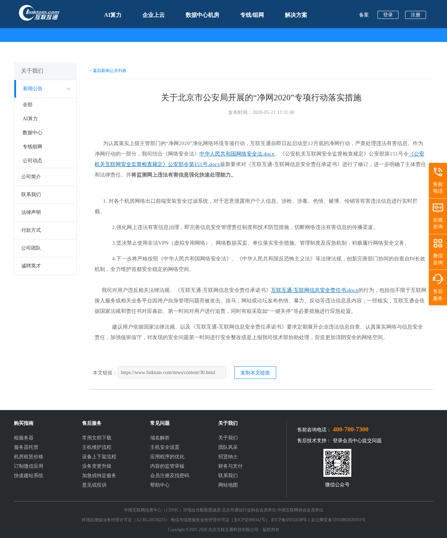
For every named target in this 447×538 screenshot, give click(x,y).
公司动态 (32, 160)
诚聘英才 (31, 265)
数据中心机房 (202, 15)
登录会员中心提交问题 (357, 440)
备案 (364, 14)
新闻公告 (33, 88)
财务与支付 (230, 466)
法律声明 (31, 212)
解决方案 (296, 15)
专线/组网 (252, 15)
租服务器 (24, 437)
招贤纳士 (228, 456)
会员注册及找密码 (169, 475)
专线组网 (32, 146)
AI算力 (113, 15)
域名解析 (160, 437)
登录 (388, 14)
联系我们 (31, 194)
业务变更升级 (96, 466)
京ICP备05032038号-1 (290, 519)
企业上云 (153, 15)
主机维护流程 (96, 447)
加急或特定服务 (99, 475)
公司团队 (31, 248)
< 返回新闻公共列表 (107, 70)
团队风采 (228, 447)
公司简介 (31, 176)
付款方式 (31, 230)
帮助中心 (160, 485)
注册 (415, 14)
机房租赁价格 (28, 456)
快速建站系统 (28, 475)
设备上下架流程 (99, 456)
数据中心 (32, 132)
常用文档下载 (96, 437)
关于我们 (228, 437)
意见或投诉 (94, 485)
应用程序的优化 (167, 456)
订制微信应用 (28, 466)
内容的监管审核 (167, 466)
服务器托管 (26, 447)
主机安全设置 (164, 447)
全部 (27, 104)
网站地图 (228, 485)
